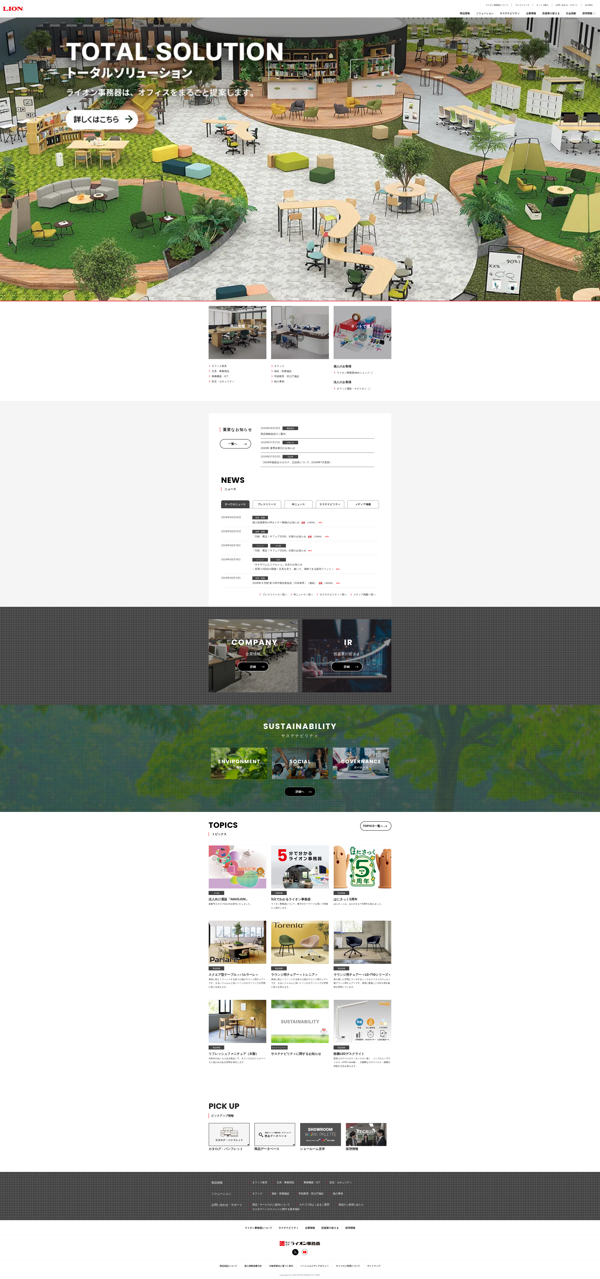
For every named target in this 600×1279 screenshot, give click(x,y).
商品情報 (237, 326)
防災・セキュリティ (223, 381)
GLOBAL (589, 5)
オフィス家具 (219, 365)
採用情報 (350, 1227)
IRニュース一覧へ (303, 594)
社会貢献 (571, 13)
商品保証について (228, 1265)
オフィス (279, 365)
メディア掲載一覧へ (364, 594)
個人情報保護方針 (253, 1265)
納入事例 (279, 381)
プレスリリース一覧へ (274, 594)
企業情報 (310, 1227)
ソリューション (300, 326)
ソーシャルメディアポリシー (314, 1265)
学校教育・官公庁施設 (286, 376)
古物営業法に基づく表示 (281, 1265)
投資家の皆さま (330, 1227)
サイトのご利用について (348, 1265)
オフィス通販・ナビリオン (352, 388)
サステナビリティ (289, 1227)
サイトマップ (373, 1265)
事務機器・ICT (220, 376)
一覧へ (232, 443)
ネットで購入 (362, 326)
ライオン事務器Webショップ (353, 372)
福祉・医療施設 (283, 371)
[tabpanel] (300, 159)
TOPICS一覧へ (373, 826)
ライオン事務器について (258, 1227)
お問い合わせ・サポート (567, 5)
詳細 (253, 666)
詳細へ (300, 791)
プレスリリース (522, 5)
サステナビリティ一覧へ (333, 594)
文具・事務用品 (220, 371)
